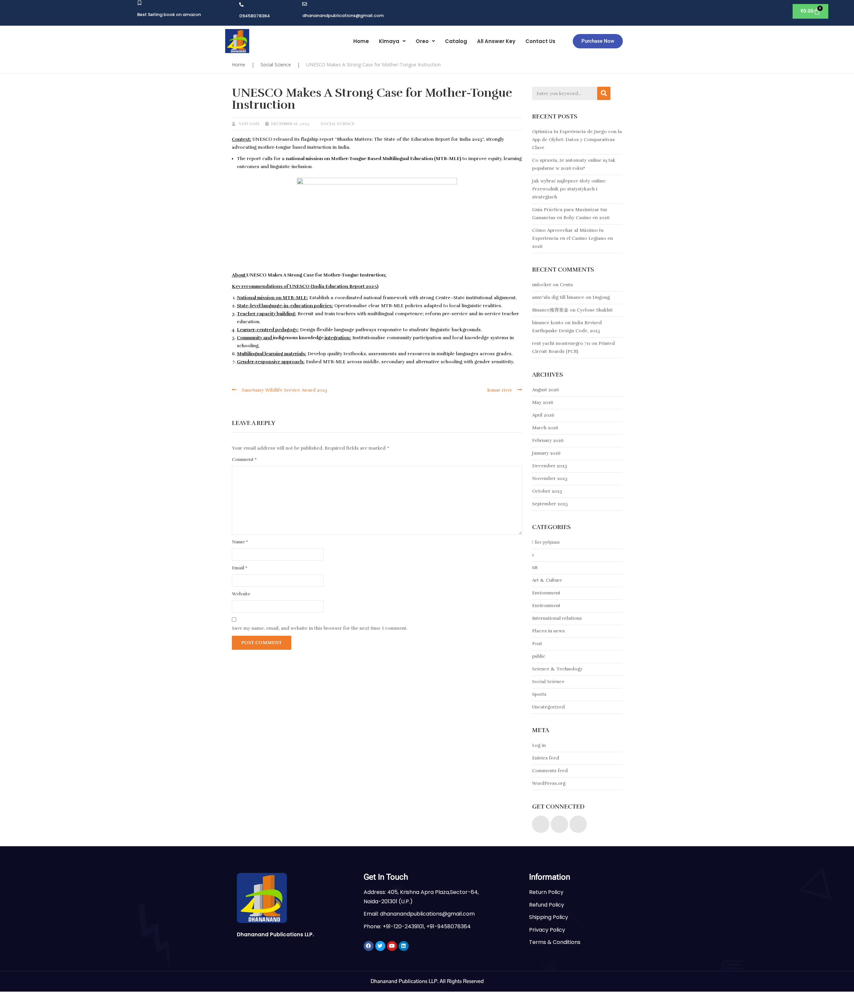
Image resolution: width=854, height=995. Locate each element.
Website (241, 594)
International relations (557, 618)
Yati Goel (249, 123)
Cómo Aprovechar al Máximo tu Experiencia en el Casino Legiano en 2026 (572, 238)
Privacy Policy (547, 930)
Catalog (456, 41)
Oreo (422, 41)
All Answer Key (496, 41)
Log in (539, 745)
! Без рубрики (546, 542)
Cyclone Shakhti (594, 310)
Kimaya (389, 41)
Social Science (276, 64)
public (538, 656)
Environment (546, 605)
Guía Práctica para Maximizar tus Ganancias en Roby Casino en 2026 (570, 213)
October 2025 (547, 491)
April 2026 (543, 415)
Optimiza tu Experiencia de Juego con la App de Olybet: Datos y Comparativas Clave (577, 139)
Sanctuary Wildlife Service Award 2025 (284, 390)
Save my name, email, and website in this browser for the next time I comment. (319, 628)
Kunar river (499, 390)
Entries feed (545, 758)
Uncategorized (548, 707)
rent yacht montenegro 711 (561, 343)
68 (534, 567)
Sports (539, 694)
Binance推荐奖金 (550, 310)
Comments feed (550, 771)
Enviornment (546, 593)
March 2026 (545, 428)
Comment (244, 459)
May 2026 (542, 402)
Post (537, 643)
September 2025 (550, 504)
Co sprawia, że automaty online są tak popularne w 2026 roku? (573, 164)
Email (240, 568)
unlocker (541, 285)
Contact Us (540, 41)
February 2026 (547, 440)
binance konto (547, 323)
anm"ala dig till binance (558, 297)
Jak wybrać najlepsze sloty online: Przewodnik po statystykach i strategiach (569, 189)
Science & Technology (557, 669)
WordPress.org (548, 783)
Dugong (601, 297)
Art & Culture (547, 580)
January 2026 (546, 453)
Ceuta (566, 285)
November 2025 (549, 478)
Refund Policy (546, 905)
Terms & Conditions (554, 942)
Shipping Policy (548, 917)
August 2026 (545, 390)
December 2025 (549, 466)
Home (361, 41)
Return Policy (546, 892)
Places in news (548, 631)
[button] (392, 41)
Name (240, 542)
